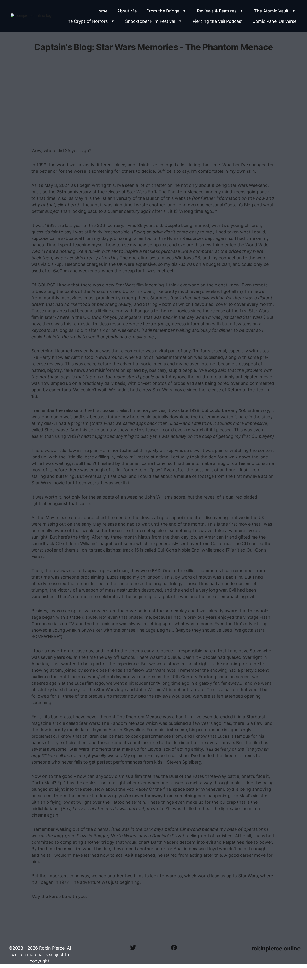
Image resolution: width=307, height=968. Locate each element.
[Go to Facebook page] (174, 947)
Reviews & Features (216, 10)
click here (66, 204)
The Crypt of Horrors (86, 21)
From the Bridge (162, 10)
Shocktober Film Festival (150, 21)
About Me (127, 10)
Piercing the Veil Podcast (218, 21)
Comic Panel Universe (274, 21)
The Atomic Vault (271, 10)
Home (101, 10)
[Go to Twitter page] (135, 947)
